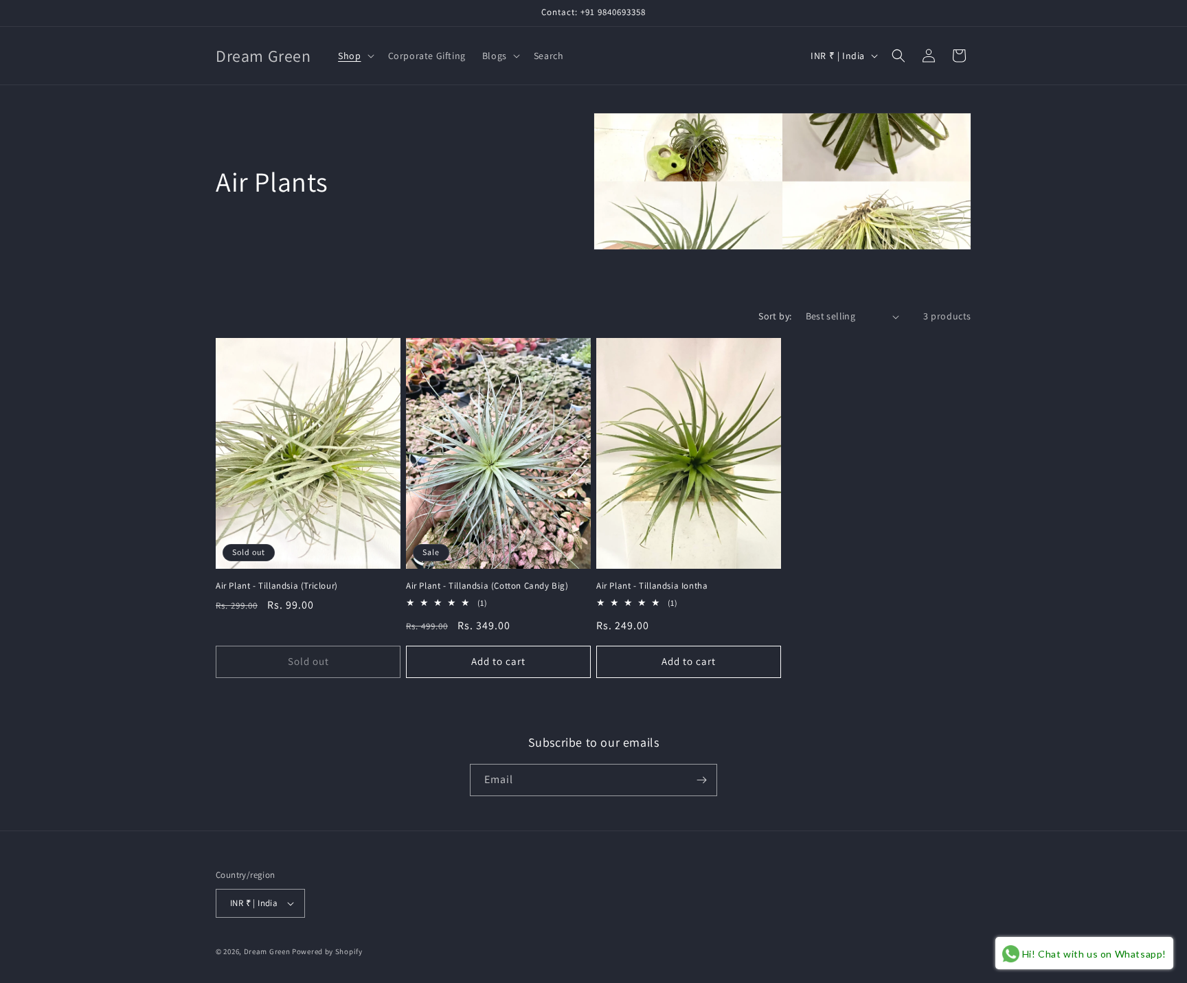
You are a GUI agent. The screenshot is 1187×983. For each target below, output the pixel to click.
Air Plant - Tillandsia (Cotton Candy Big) (487, 585)
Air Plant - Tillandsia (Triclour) (277, 585)
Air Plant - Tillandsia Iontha (652, 585)
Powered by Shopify (327, 951)
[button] (354, 55)
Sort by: (774, 316)
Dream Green (267, 951)
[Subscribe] (701, 780)
